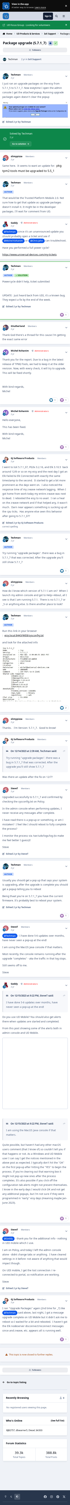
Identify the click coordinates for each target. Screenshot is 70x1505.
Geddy (14, 223)
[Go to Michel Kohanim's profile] (5, 352)
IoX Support (34, 59)
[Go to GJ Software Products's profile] (5, 459)
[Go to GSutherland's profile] (5, 327)
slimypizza (16, 156)
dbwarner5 (21, 1430)
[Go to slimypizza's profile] (5, 158)
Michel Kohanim (20, 350)
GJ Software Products (22, 458)
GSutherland (18, 326)
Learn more (6, 5)
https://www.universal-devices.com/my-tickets (29, 254)
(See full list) (57, 1420)
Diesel (32, 1430)
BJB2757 (10, 1430)
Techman (13, 59)
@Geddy (8, 1238)
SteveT (14, 788)
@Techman (10, 231)
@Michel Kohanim (13, 240)
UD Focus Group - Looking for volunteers (28, 25)
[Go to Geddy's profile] (5, 224)
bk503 (39, 1430)
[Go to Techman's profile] (4, 59)
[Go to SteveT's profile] (5, 790)
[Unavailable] (35, 103)
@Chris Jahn (36, 240)
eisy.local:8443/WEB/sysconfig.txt (24, 635)
